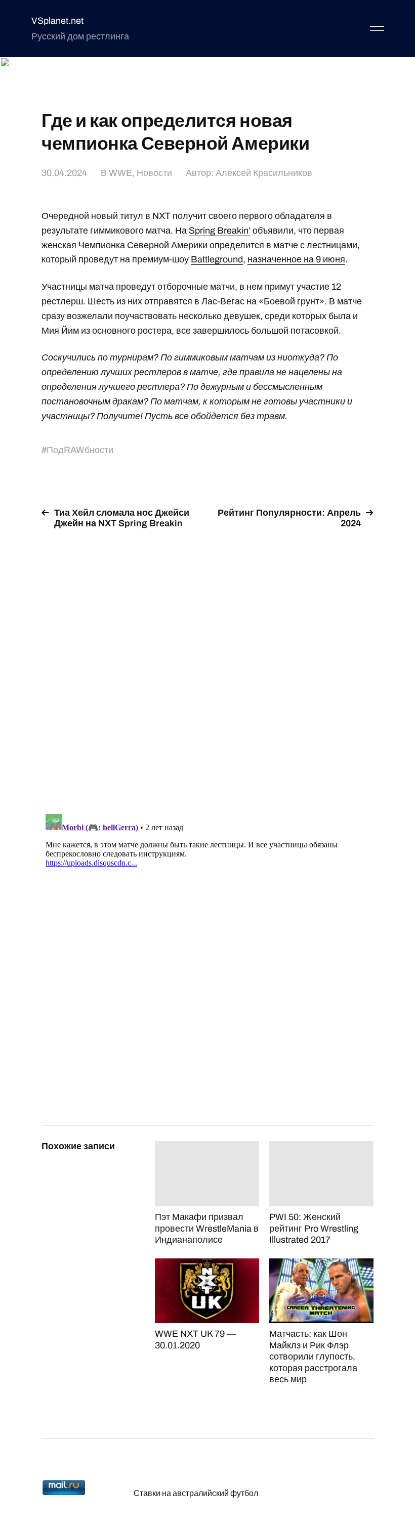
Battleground (217, 259)
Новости (154, 173)
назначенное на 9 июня (296, 259)
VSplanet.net (57, 21)
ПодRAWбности (80, 450)
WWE (120, 173)
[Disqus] (208, 665)
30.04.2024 (64, 173)
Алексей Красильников (264, 173)
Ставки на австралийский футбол (196, 1493)
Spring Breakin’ (220, 230)
